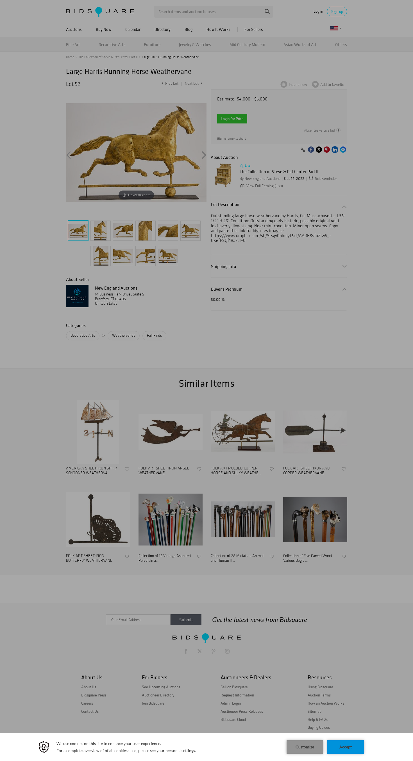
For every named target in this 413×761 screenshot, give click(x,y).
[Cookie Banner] (206, 747)
